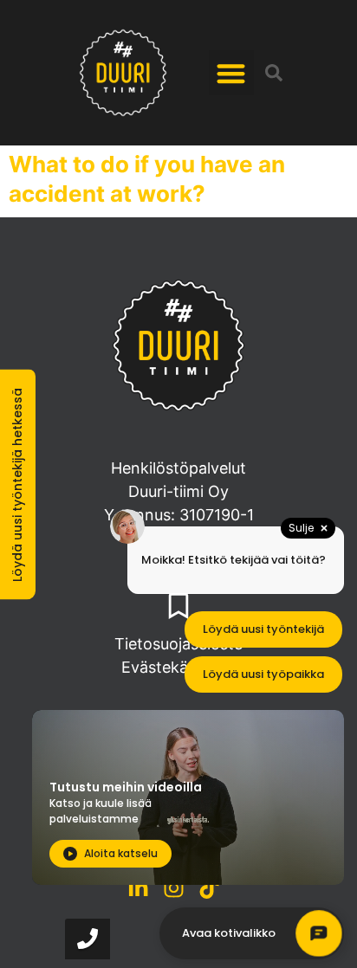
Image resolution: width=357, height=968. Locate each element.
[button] (232, 73)
